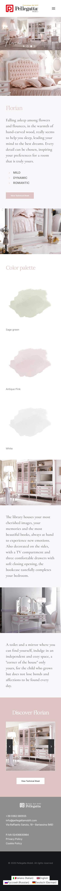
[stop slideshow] (34, 46)
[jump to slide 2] (31, 46)
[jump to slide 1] (28, 46)
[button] (53, 8)
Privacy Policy (14, 839)
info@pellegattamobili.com (21, 820)
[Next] (51, 753)
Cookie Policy (14, 843)
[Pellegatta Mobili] (22, 8)
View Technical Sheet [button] (20, 195)
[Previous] (10, 753)
